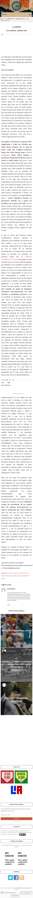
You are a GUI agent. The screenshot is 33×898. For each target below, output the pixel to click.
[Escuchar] (7, 777)
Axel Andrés (7, 892)
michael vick (8, 575)
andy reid (9, 573)
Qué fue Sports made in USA (7, 888)
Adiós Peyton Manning (16, 698)
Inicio (3, 18)
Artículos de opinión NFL (19, 573)
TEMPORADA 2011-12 (21, 18)
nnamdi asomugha (17, 575)
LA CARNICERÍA (9, 18)
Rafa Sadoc (11, 617)
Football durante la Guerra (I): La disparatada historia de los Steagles (16, 664)
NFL (14, 18)
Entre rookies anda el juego (16, 630)
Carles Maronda (12, 651)
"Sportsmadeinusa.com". (12, 834)
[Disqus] (16, 738)
